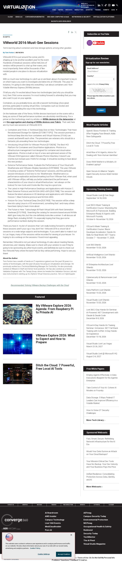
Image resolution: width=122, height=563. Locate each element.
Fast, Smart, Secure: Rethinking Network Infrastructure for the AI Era (100, 441)
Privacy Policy (104, 84)
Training (98, 10)
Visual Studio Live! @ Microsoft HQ (101, 353)
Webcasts (69, 10)
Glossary (111, 504)
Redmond (88, 530)
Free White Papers (95, 369)
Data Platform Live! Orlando (98, 290)
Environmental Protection (96, 520)
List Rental (97, 504)
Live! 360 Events (53, 523)
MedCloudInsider (53, 526)
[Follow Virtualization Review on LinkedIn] (99, 5)
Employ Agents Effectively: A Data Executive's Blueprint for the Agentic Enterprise (102, 378)
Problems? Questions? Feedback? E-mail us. (69, 560)
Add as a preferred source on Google (87, 5)
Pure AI (48, 530)
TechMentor (89, 537)
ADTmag (87, 513)
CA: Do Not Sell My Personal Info (102, 558)
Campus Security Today (95, 516)
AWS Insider (50, 516)
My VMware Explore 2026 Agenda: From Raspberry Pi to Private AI (55, 309)
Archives (39, 504)
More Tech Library (95, 420)
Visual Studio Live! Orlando (97, 300)
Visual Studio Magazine (94, 544)
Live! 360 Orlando (93, 245)
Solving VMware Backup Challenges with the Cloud (40, 285)
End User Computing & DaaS (58, 17)
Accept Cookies (64, 554)
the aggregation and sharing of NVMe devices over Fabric (34, 122)
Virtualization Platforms (103, 17)
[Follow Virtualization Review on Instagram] (109, 5)
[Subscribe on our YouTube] (94, 45)
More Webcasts (93, 486)
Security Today (91, 533)
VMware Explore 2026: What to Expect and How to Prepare (55, 339)
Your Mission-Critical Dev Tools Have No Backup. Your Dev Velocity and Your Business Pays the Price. (102, 464)
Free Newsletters (68, 504)
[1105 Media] (11, 528)
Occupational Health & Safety (97, 526)
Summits (106, 10)
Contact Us (11, 504)
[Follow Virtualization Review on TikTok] (105, 5)
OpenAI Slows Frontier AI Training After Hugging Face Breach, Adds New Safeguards (101, 133)
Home (54, 10)
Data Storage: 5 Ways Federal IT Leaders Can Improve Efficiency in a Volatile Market (101, 400)
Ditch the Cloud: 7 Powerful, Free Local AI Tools (55, 366)
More (113, 10)
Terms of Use (83, 558)
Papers (60, 10)
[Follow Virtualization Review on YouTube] (113, 5)
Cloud (10, 17)
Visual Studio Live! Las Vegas (99, 343)
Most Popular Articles (97, 125)
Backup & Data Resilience (61, 21)
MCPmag (88, 523)
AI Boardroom (51, 513)
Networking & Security (81, 17)
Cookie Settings (44, 554)
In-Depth (6, 37)
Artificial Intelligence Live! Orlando (100, 254)
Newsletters (79, 10)
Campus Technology (54, 520)
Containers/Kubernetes (34, 17)
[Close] (71, 535)
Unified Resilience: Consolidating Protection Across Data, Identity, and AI (100, 477)
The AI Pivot (89, 540)
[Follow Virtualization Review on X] (102, 5)
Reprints (82, 504)
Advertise (89, 10)
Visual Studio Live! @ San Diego (100, 195)
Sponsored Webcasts (96, 432)
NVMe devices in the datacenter (58, 119)
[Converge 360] (14, 520)
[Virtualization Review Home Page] (20, 8)
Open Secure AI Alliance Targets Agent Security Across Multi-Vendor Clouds (102, 174)
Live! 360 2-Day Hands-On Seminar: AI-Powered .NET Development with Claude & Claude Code (102, 312)
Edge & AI (18, 17)
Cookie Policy (35, 548)
